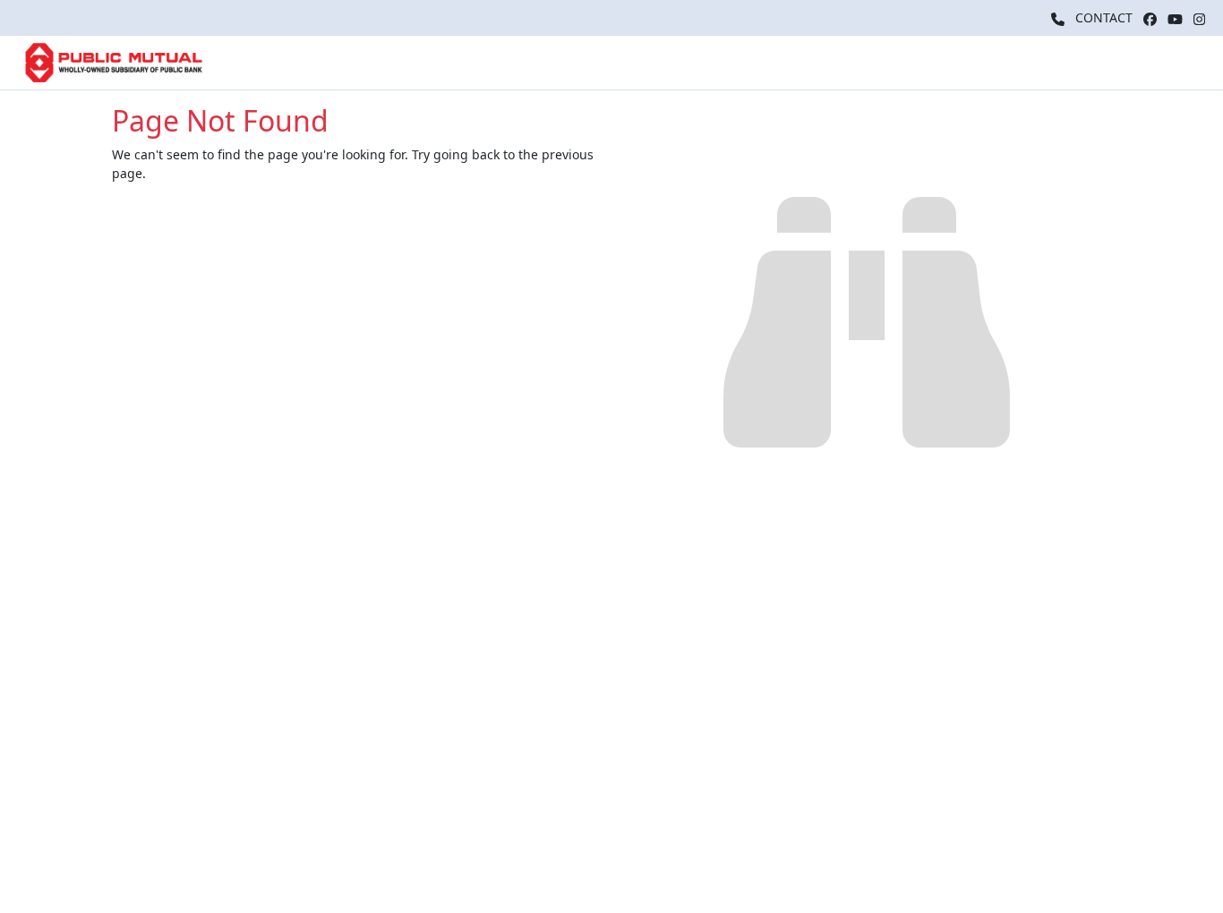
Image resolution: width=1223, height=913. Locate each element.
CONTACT (1104, 17)
